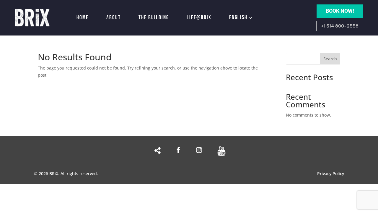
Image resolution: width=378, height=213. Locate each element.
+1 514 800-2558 (340, 26)
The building (154, 17)
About (113, 17)
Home (82, 17)
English (238, 17)
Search (330, 59)
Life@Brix (199, 17)
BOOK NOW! (340, 11)
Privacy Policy (330, 174)
